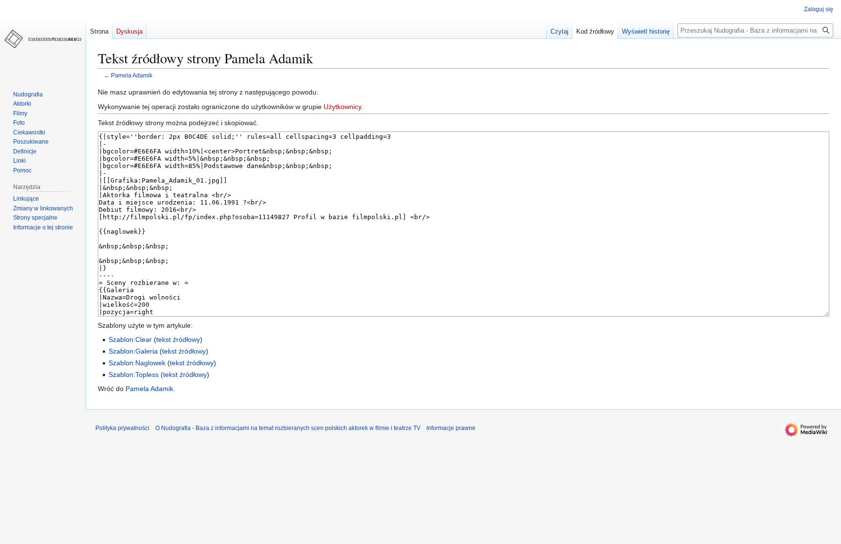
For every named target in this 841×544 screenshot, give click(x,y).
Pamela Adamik (131, 75)
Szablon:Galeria (133, 351)
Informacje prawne (450, 428)
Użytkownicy (342, 107)
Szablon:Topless (134, 374)
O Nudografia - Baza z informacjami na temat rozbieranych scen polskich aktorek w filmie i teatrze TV (287, 428)
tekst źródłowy (178, 339)
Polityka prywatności (122, 428)
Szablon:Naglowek (137, 363)
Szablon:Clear (130, 339)
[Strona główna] (43, 39)
